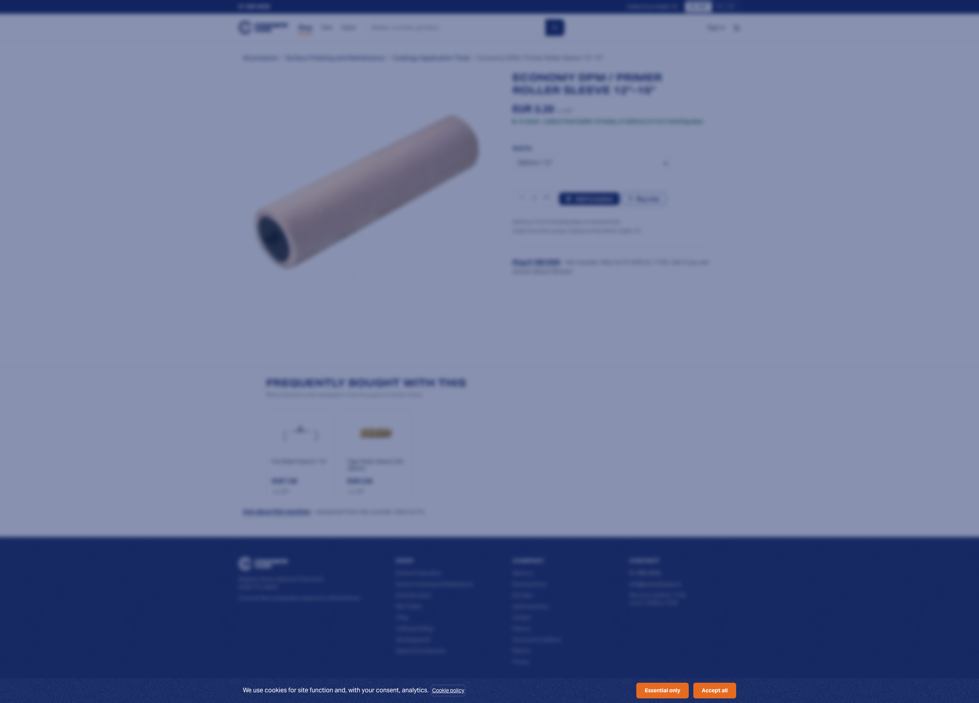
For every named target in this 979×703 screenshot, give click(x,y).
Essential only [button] (662, 690)
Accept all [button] (715, 690)
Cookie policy (448, 690)
